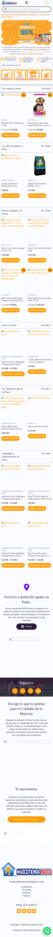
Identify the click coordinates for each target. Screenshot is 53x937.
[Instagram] (29, 911)
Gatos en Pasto (9, 325)
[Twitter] (24, 911)
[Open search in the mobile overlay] (26, 9)
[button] (26, 2)
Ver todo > (46, 325)
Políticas (26, 896)
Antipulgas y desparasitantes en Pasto (11, 456)
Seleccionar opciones (13, 374)
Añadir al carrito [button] (10, 135)
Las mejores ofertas (11, 88)
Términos (26, 893)
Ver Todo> (46, 146)
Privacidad (26, 890)
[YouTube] (34, 911)
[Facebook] (19, 911)
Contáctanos (26, 887)
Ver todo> (46, 88)
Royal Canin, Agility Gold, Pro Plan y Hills (33, 51)
